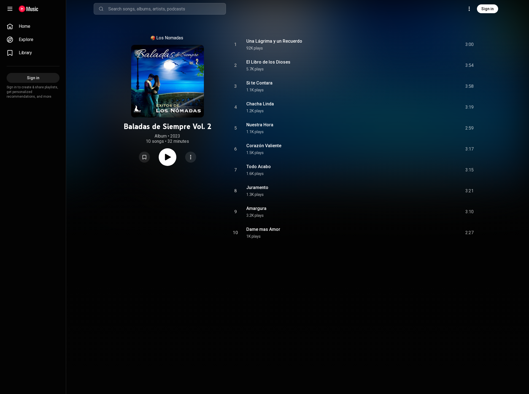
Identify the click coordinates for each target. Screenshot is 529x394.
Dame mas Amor (263, 229)
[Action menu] (190, 157)
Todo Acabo (258, 166)
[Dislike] (438, 45)
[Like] (428, 45)
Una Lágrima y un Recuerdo (274, 41)
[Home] (28, 9)
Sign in (487, 9)
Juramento (257, 187)
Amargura (256, 208)
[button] (144, 157)
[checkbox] (469, 44)
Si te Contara (259, 83)
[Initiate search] (101, 8)
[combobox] (167, 8)
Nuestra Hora (259, 124)
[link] (33, 26)
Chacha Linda (260, 103)
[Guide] (10, 9)
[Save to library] (144, 157)
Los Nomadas (169, 37)
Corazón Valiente (263, 145)
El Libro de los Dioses (268, 62)
